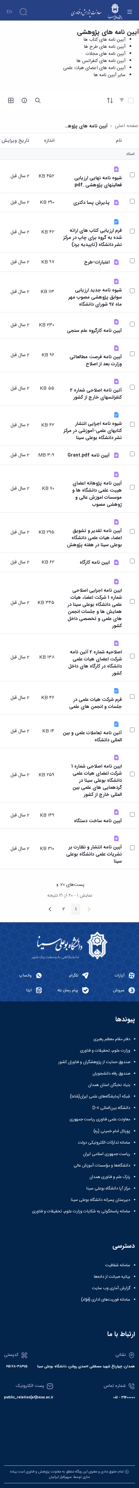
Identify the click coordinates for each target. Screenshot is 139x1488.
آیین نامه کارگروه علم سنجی (94, 330)
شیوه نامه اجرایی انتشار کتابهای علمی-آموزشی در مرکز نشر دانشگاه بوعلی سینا (93, 430)
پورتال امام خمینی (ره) (111, 1131)
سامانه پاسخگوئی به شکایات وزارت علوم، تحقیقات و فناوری (81, 1211)
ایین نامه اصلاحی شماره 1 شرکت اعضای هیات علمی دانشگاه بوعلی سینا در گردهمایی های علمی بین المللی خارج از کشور (96, 780)
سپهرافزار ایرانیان (60, 1477)
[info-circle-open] (24, 100)
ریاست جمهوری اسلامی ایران (106, 1154)
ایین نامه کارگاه (95, 562)
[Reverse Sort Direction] (110, 100)
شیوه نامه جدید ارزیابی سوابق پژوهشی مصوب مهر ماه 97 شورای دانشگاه (95, 297)
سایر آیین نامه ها (110, 75)
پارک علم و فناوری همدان (109, 1177)
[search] (37, 100)
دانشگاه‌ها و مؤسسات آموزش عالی (102, 1165)
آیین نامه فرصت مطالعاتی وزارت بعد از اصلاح (96, 360)
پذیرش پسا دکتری (91, 202)
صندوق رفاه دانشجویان (111, 1073)
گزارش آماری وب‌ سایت (111, 1288)
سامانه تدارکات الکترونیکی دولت (104, 1142)
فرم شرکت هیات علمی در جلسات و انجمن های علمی (95, 703)
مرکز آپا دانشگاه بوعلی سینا (108, 1188)
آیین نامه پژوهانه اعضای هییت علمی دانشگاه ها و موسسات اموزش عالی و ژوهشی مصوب (97, 494)
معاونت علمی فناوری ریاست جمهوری (100, 1119)
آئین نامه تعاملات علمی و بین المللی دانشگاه (92, 737)
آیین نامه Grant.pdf (88, 455)
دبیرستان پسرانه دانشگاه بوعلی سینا (100, 1200)
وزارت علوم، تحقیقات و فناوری (105, 1050)
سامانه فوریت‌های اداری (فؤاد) (105, 1299)
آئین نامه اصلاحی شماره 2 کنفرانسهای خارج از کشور (96, 394)
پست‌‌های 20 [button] (68, 885)
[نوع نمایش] (10, 100)
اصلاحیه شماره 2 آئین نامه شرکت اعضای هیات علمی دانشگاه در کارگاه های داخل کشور (95, 663)
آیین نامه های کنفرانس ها (101, 61)
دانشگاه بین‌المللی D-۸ (111, 1108)
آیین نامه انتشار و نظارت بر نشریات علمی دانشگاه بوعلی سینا (94, 854)
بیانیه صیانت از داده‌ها (112, 1276)
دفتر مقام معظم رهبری (111, 1039)
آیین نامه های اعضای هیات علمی (94, 68)
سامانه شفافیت (117, 1265)
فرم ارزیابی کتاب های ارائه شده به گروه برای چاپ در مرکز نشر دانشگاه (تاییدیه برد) (92, 237)
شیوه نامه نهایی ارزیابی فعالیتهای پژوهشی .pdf (98, 182)
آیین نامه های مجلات (105, 54)
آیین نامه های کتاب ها (105, 40)
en (9, 12)
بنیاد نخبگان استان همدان (109, 1085)
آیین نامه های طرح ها (105, 47)
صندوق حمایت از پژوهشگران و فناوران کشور (94, 1062)
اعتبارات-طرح (97, 262)
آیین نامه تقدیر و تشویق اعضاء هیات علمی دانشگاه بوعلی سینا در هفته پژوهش (94, 538)
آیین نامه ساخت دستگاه (98, 821)
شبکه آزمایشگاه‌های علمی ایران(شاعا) (100, 1096)
